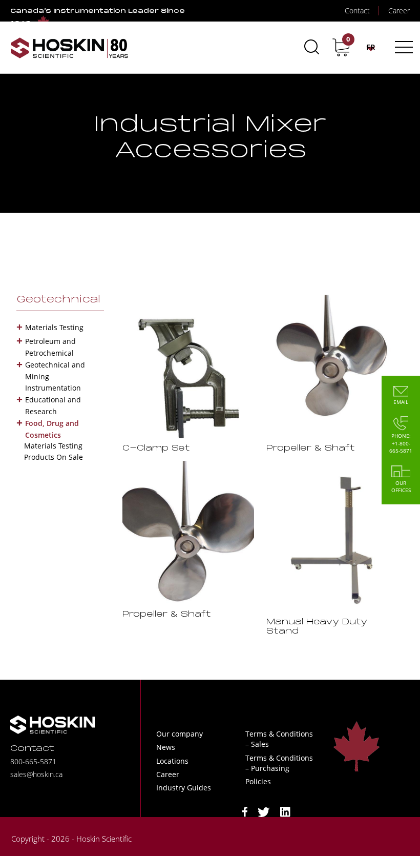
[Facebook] (244, 811)
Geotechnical (58, 300)
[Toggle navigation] (402, 47)
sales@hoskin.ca (36, 774)
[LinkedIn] (285, 811)
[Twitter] (264, 811)
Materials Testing (54, 327)
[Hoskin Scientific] (69, 47)
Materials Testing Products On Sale (53, 451)
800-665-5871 (33, 761)
